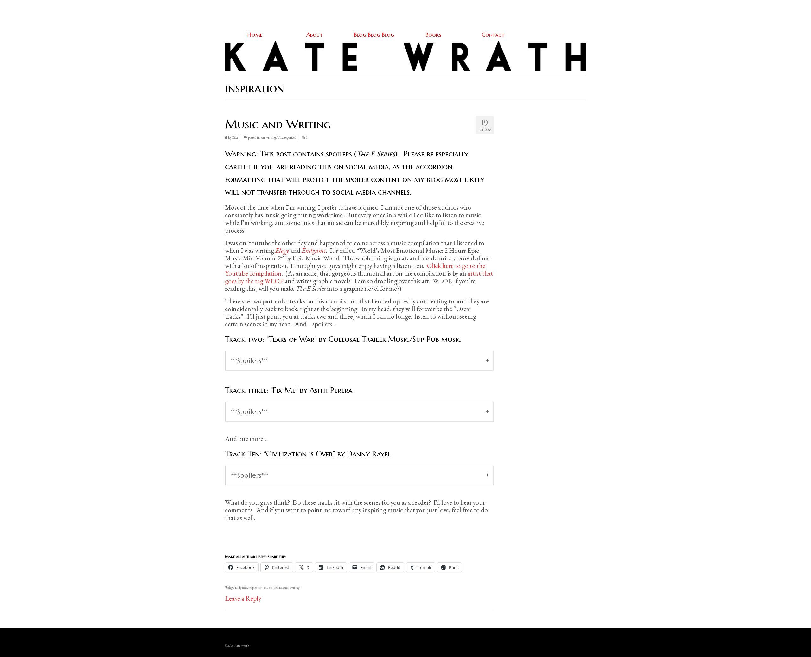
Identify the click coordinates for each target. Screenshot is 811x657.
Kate (235, 137)
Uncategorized (286, 137)
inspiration (255, 587)
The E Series (280, 587)
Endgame (241, 587)
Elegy (230, 587)
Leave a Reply (243, 598)
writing (295, 587)
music (268, 587)
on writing (268, 137)
